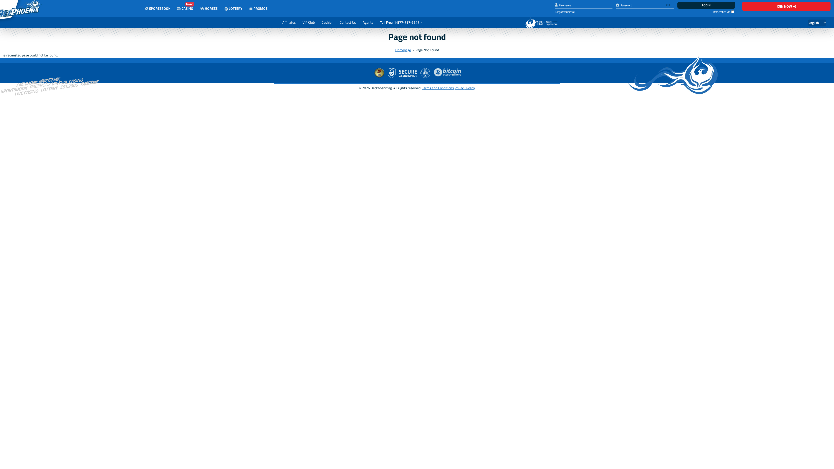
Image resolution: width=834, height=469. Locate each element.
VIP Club (309, 22)
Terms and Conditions (438, 88)
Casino (187, 6)
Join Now (784, 6)
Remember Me (721, 12)
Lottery (235, 8)
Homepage (403, 50)
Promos (260, 8)
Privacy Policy (465, 88)
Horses (211, 8)
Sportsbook (159, 8)
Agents (368, 22)
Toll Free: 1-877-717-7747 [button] (399, 22)
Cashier (327, 22)
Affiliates (289, 22)
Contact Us (348, 22)
